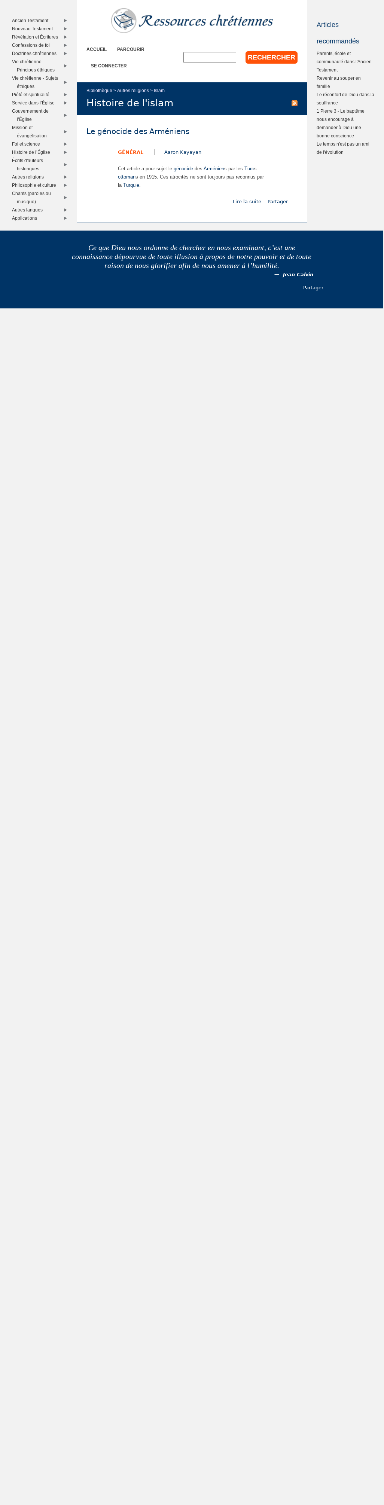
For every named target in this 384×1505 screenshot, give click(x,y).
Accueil (96, 49)
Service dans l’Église (35, 102)
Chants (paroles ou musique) (33, 197)
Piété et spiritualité (32, 94)
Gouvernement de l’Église (32, 115)
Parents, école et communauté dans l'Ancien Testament (344, 61)
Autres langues (29, 209)
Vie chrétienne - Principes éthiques (35, 65)
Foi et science (27, 143)
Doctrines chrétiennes (36, 53)
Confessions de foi (32, 45)
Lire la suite (247, 201)
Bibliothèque (99, 90)
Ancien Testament (32, 20)
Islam (159, 90)
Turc (249, 168)
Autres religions (133, 90)
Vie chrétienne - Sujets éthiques (36, 82)
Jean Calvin (298, 274)
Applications (26, 218)
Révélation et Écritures (36, 36)
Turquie (131, 185)
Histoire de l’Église (33, 152)
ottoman (126, 177)
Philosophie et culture (36, 185)
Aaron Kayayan (182, 152)
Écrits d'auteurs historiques (29, 164)
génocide (183, 168)
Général (130, 152)
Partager (278, 201)
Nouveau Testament (34, 28)
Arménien (214, 168)
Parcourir (130, 49)
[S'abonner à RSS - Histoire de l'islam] (295, 103)
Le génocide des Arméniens (137, 131)
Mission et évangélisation (31, 131)
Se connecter (109, 65)
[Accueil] (192, 20)
